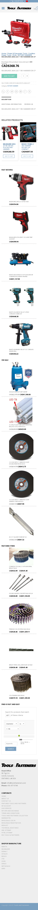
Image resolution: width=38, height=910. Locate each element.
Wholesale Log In (8, 820)
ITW (3, 859)
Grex (3, 868)
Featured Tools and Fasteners (14, 803)
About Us (5, 798)
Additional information (11, 104)
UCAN (3, 861)
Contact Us (6, 801)
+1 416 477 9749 (18, 1)
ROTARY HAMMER (25, 55)
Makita (4, 846)
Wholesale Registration (11, 823)
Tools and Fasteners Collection (15, 816)
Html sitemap (7, 833)
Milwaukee (6, 849)
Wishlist (5, 825)
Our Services (6, 808)
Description (6, 99)
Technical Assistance (10, 828)
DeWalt (4, 851)
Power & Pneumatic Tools (17, 53)
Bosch (4, 856)
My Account (6, 806)
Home (4, 53)
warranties (6, 818)
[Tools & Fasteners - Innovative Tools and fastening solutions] (19, 7)
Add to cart (9, 76)
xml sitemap (6, 830)
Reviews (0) (28, 104)
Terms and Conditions (10, 813)
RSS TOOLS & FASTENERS (10, 835)
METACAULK (6, 866)
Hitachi (4, 854)
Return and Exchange (10, 811)
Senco (4, 864)
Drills (15, 55)
